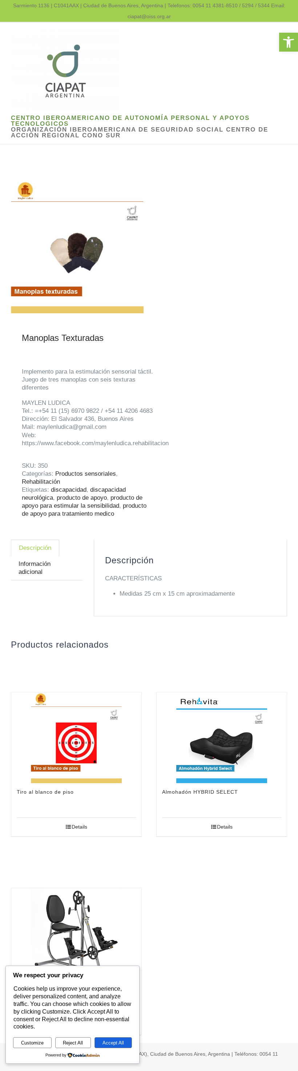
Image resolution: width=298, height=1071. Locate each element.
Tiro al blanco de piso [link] (45, 792)
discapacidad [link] (68, 489)
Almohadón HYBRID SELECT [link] (200, 792)
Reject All (73, 1043)
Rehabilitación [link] (41, 481)
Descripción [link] (35, 547)
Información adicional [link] (35, 567)
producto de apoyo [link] (82, 497)
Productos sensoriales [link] (85, 473)
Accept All (113, 1043)
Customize (32, 1043)
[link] (288, 42)
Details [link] (79, 827)
